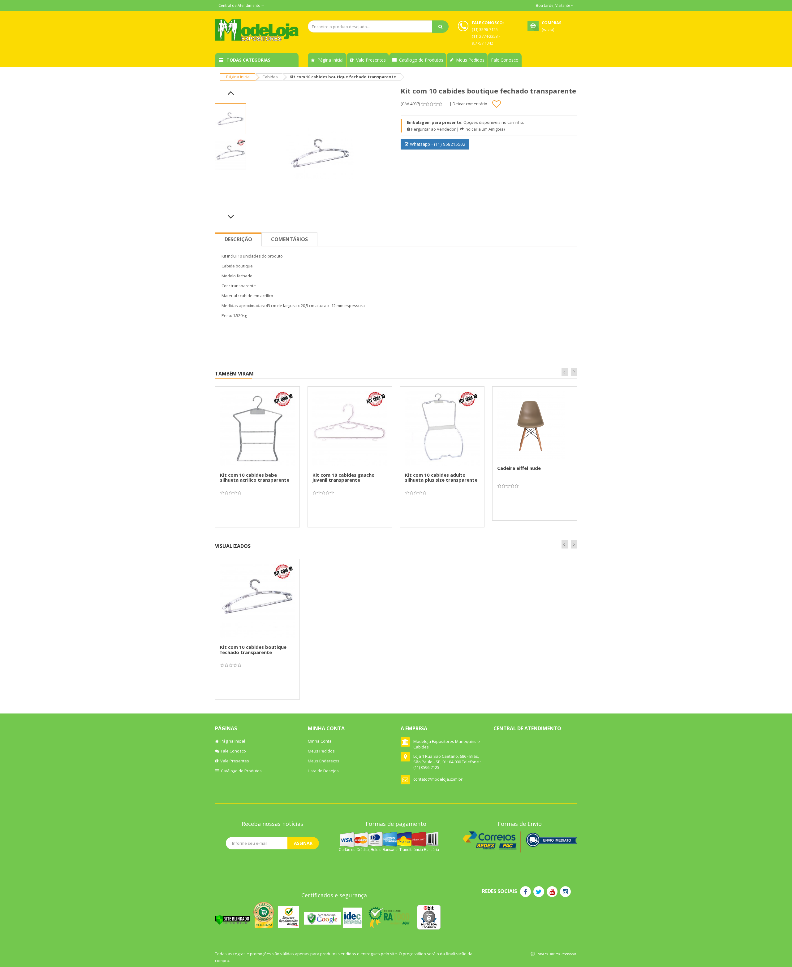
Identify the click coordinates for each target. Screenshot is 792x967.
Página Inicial (329, 60)
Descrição (238, 239)
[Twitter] (538, 891)
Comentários (289, 239)
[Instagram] (565, 891)
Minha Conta (320, 741)
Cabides (270, 77)
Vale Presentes (370, 60)
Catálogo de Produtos (420, 60)
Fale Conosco (505, 60)
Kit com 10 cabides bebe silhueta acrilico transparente (254, 477)
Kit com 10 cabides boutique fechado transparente (253, 649)
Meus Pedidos (469, 60)
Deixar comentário (470, 103)
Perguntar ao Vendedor (433, 129)
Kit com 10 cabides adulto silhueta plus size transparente (441, 477)
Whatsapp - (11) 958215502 (437, 144)
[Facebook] (525, 891)
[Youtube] (552, 891)
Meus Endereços (323, 761)
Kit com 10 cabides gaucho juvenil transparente (343, 477)
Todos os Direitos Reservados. (556, 954)
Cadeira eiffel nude (519, 468)
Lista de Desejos (323, 771)
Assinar (303, 843)
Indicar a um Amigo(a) (484, 129)
